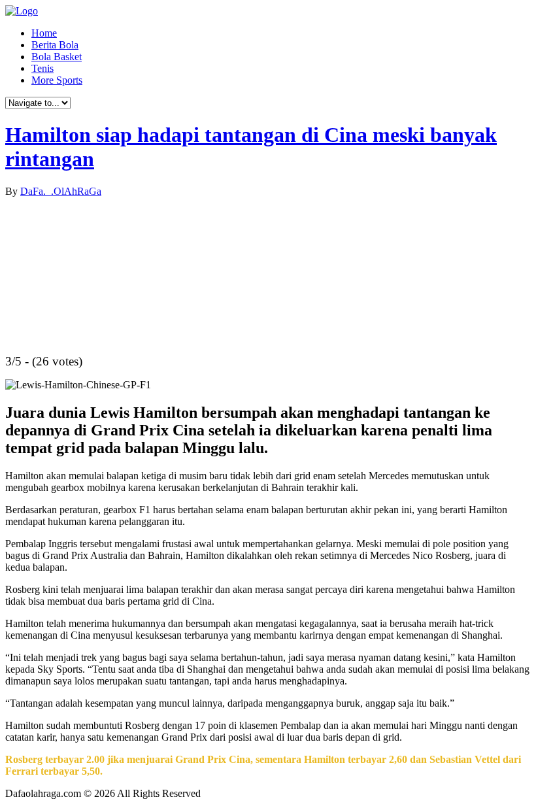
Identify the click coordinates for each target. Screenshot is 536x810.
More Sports (56, 80)
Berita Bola (54, 44)
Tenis (42, 68)
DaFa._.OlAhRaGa (60, 191)
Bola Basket (56, 56)
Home (44, 33)
